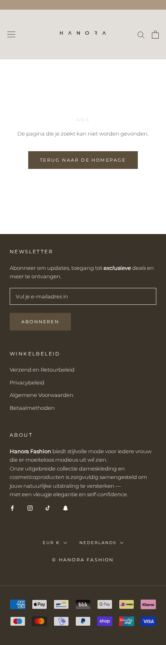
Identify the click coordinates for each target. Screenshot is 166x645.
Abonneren (40, 322)
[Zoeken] (141, 34)
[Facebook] (12, 507)
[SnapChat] (65, 507)
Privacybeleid (27, 382)
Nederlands (97, 542)
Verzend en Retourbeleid (42, 369)
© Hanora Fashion (83, 560)
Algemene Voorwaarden (41, 395)
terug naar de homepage (83, 160)
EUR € (51, 542)
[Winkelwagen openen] (155, 35)
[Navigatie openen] (11, 34)
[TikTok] (47, 507)
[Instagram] (30, 507)
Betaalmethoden (32, 408)
